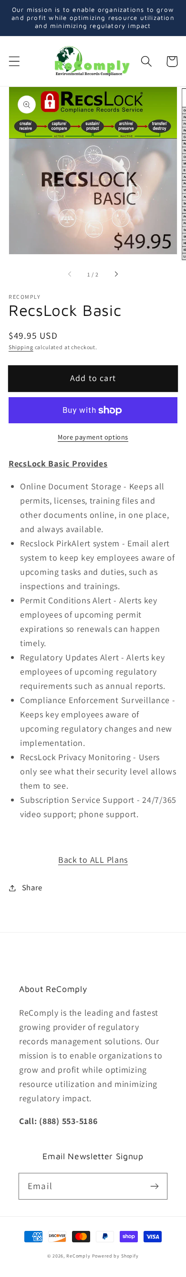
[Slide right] (115, 274)
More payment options (93, 436)
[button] (14, 61)
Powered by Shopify (115, 1256)
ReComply (78, 1256)
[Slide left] (70, 274)
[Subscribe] (154, 1186)
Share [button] (32, 887)
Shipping (21, 347)
